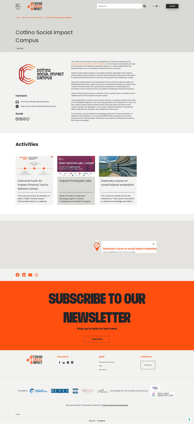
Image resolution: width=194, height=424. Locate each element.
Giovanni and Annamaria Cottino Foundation (88, 64)
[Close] (153, 244)
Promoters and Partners (32, 18)
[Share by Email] (30, 276)
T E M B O (101, 421)
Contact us (148, 365)
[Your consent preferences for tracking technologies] (189, 419)
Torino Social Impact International (115, 405)
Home (18, 18)
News (100, 366)
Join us (172, 6)
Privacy (18, 414)
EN (153, 6)
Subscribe (97, 339)
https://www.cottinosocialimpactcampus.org (38, 106)
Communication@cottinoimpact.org (35, 102)
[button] (97, 247)
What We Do (103, 370)
